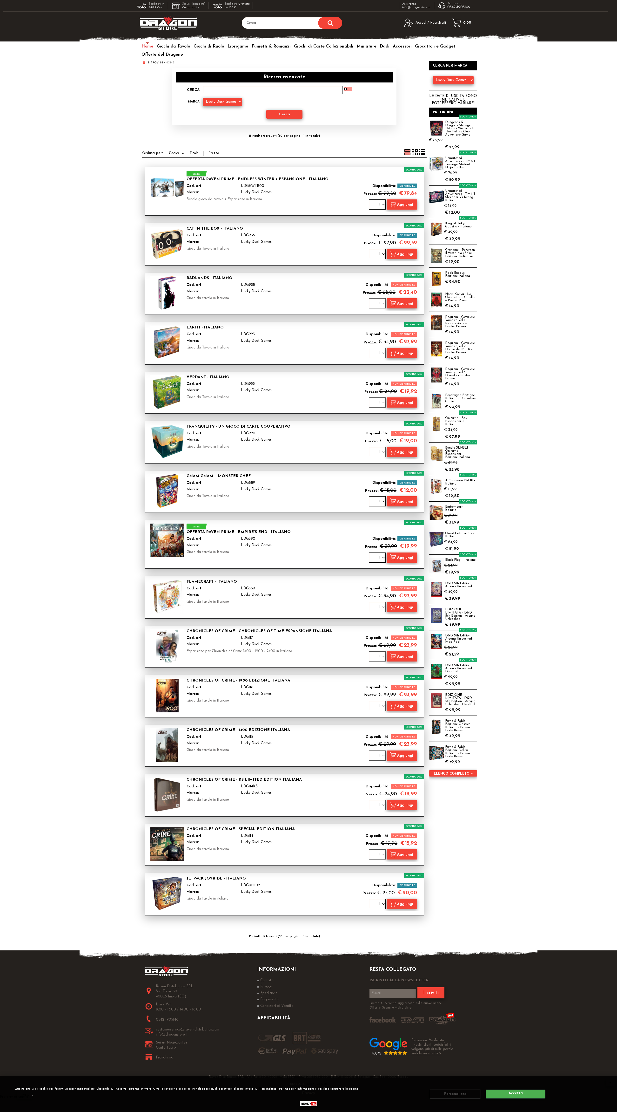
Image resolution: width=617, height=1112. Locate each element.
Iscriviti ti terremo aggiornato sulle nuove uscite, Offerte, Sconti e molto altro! (406, 1006)
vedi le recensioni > (426, 1053)
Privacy (24, 1094)
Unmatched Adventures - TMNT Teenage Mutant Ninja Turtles (460, 163)
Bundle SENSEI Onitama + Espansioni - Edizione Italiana (457, 452)
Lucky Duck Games (256, 192)
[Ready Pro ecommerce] (308, 1103)
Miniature (366, 46)
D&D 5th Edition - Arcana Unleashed (459, 585)
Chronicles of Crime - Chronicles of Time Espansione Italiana (259, 631)
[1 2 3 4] (378, 254)
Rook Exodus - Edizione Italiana (457, 274)
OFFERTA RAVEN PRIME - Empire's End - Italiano (239, 532)
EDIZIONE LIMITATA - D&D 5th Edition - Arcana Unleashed (460, 614)
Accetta (516, 1093)
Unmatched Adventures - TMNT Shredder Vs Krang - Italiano (460, 195)
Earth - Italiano (205, 327)
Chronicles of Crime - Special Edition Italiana (241, 829)
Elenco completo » (453, 774)
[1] (378, 205)
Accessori (402, 46)
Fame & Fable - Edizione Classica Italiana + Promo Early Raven (457, 725)
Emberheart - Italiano (455, 508)
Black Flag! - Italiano (460, 559)
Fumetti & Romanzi (271, 46)
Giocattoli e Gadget (435, 46)
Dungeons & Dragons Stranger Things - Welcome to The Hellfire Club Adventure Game (460, 128)
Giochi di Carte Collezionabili (323, 46)
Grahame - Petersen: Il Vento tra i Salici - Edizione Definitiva (460, 253)
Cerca (193, 90)
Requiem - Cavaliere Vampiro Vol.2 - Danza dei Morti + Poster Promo (460, 347)
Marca (194, 101)
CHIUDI (610, 1082)
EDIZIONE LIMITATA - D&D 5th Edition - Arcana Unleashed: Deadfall (460, 699)
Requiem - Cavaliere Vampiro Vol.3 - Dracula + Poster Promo (460, 374)
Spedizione (268, 993)
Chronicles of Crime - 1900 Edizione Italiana (238, 680)
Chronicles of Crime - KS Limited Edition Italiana (244, 780)
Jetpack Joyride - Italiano (216, 878)
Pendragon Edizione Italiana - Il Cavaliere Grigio (460, 398)
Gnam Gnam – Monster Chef (219, 476)
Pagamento (269, 999)
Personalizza (455, 1094)
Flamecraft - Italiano (212, 582)
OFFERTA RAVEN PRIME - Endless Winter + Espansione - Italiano (258, 179)
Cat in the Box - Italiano (215, 229)
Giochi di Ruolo (209, 46)
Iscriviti (431, 992)
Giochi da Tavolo (173, 46)
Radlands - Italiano (209, 278)
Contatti (267, 980)
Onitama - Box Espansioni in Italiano (456, 421)
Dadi (384, 46)
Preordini (443, 112)
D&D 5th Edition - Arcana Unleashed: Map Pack (459, 638)
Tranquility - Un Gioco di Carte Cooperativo (238, 427)
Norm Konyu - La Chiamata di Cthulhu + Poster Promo (460, 297)
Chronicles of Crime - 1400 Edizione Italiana (238, 730)
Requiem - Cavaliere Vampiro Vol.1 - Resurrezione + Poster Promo (460, 321)
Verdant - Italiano (208, 377)
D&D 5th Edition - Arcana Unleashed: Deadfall (459, 668)
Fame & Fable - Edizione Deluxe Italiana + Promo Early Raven (457, 751)
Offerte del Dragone (162, 55)
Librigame (238, 46)
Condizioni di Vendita (277, 1006)
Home (147, 46)
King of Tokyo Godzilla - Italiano (458, 225)
